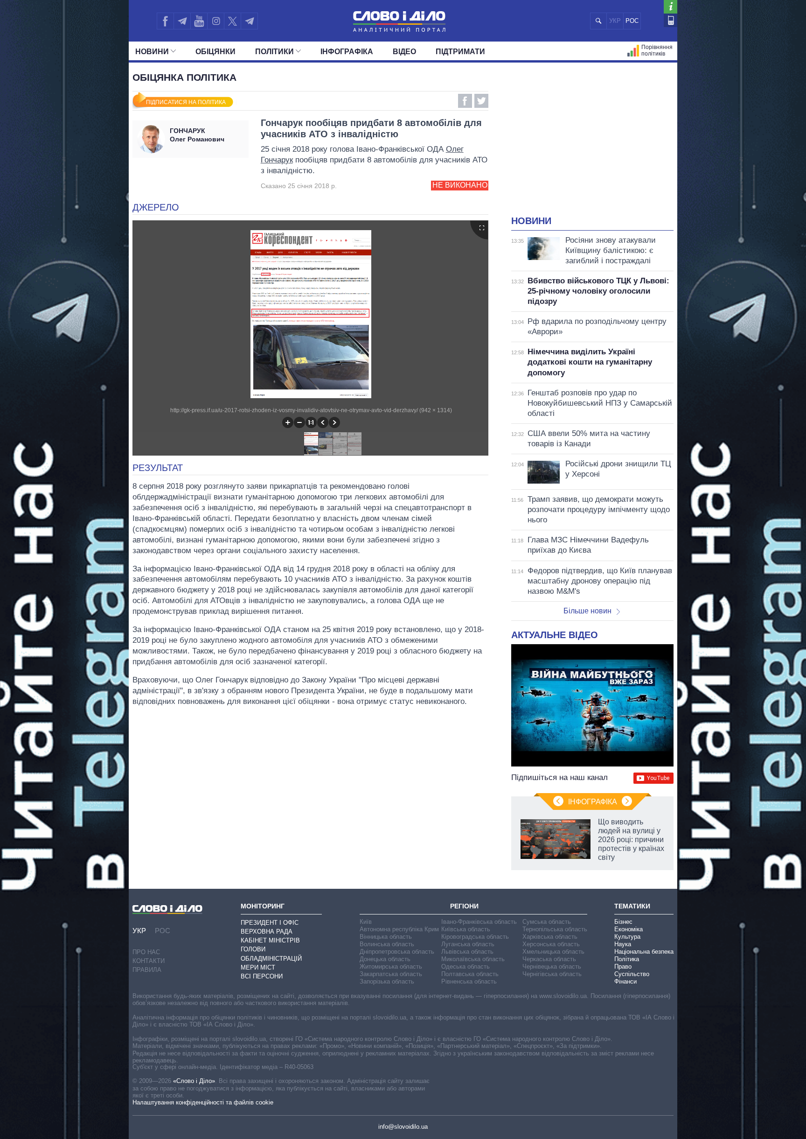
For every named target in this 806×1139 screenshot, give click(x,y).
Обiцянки (215, 52)
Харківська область (549, 936)
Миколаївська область (473, 959)
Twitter (481, 101)
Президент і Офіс (270, 922)
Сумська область (546, 921)
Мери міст (258, 967)
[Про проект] (670, 7)
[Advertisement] (592, 144)
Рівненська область (469, 981)
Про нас (146, 952)
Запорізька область (387, 981)
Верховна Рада (266, 931)
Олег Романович (197, 135)
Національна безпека (644, 951)
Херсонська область (551, 944)
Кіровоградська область (475, 936)
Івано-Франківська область (479, 921)
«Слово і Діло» (194, 1080)
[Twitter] (232, 21)
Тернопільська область (554, 929)
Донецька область (385, 959)
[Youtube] (198, 21)
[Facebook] (165, 21)
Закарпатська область (391, 973)
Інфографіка (346, 52)
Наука (622, 944)
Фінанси (625, 981)
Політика (626, 959)
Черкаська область (549, 959)
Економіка (628, 929)
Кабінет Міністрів (270, 940)
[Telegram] (182, 21)
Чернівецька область (551, 966)
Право (623, 966)
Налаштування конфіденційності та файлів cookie (202, 1102)
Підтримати (460, 52)
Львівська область (467, 951)
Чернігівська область (552, 973)
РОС (632, 20)
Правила (146, 969)
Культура (627, 936)
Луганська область (467, 944)
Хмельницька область (553, 951)
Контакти (148, 960)
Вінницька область (386, 936)
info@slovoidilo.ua (403, 1126)
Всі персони (262, 976)
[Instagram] (215, 21)
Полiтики (274, 52)
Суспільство (631, 973)
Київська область (465, 929)
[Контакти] (670, 20)
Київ (366, 921)
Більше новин (587, 611)
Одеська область (465, 966)
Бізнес (623, 921)
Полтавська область (470, 973)
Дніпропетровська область (397, 951)
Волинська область (387, 944)
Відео (404, 52)
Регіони (464, 906)
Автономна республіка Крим (399, 929)
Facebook (465, 101)
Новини (152, 52)
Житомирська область (391, 966)
